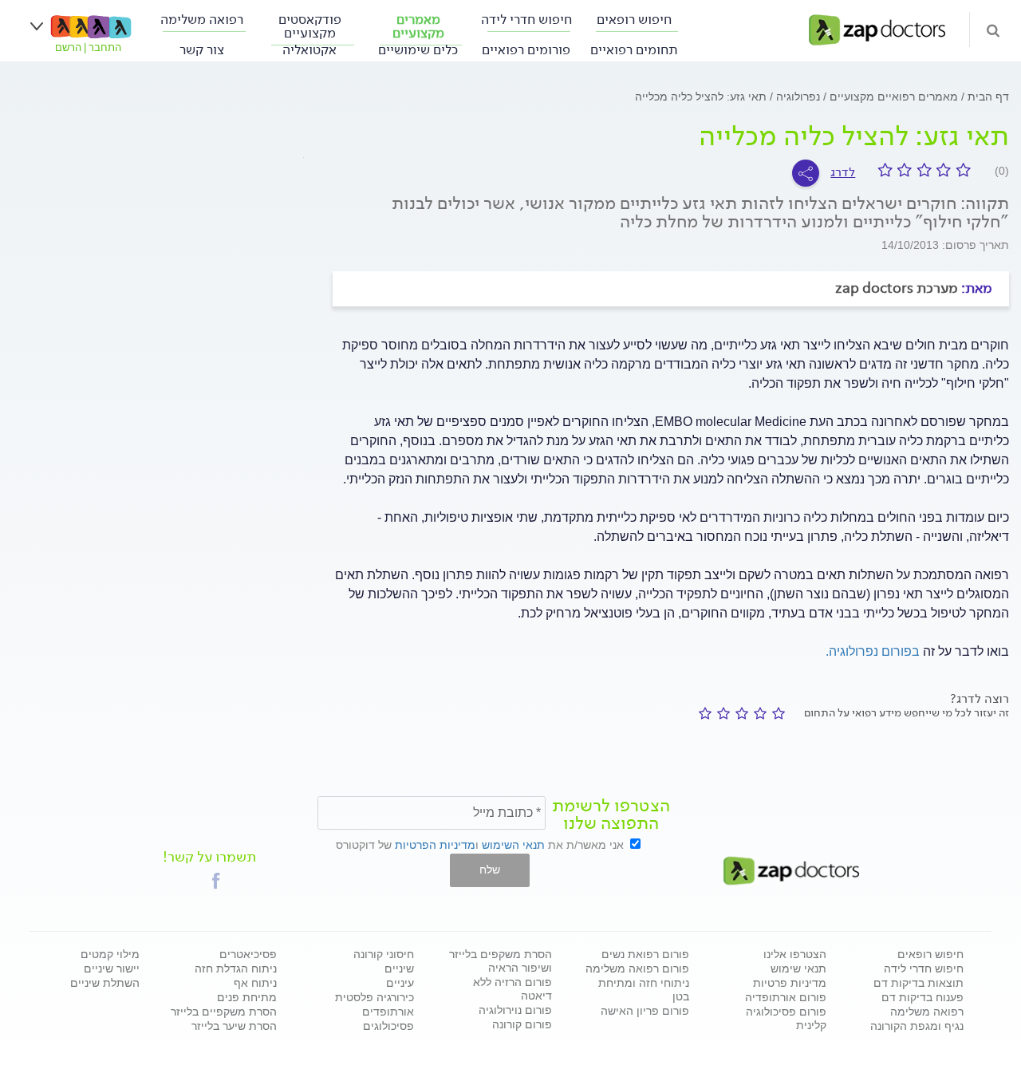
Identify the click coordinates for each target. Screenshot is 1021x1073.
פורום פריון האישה (645, 1010)
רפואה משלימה (201, 19)
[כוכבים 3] (739, 713)
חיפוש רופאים (634, 19)
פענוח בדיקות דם (922, 997)
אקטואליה (309, 50)
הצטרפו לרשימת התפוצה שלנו (611, 814)
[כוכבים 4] (721, 713)
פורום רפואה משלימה (637, 968)
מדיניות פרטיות (789, 982)
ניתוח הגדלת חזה (236, 968)
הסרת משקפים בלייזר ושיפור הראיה (500, 961)
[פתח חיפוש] (993, 29)
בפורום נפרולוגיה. (873, 651)
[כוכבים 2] (757, 713)
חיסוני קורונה (383, 954)
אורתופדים (388, 1011)
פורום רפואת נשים (645, 954)
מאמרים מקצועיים (418, 26)
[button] (216, 881)
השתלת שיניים (105, 982)
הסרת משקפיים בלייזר (224, 1011)
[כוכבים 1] (776, 713)
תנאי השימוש (513, 844)
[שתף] (805, 173)
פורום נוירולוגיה (515, 1010)
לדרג (842, 172)
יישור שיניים (112, 968)
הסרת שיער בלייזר (234, 1026)
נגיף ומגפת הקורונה (917, 1026)
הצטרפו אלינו (794, 954)
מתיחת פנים (247, 997)
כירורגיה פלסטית (374, 997)
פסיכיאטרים (248, 954)
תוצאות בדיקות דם (918, 982)
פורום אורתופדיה (785, 997)
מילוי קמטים (110, 954)
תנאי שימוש (798, 968)
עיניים (400, 982)
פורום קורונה (522, 1024)
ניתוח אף (255, 982)
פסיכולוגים (388, 1026)
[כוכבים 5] (702, 713)
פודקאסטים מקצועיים (309, 26)
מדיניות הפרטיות (435, 844)
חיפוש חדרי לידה (526, 19)
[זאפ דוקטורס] (877, 28)
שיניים (399, 968)
